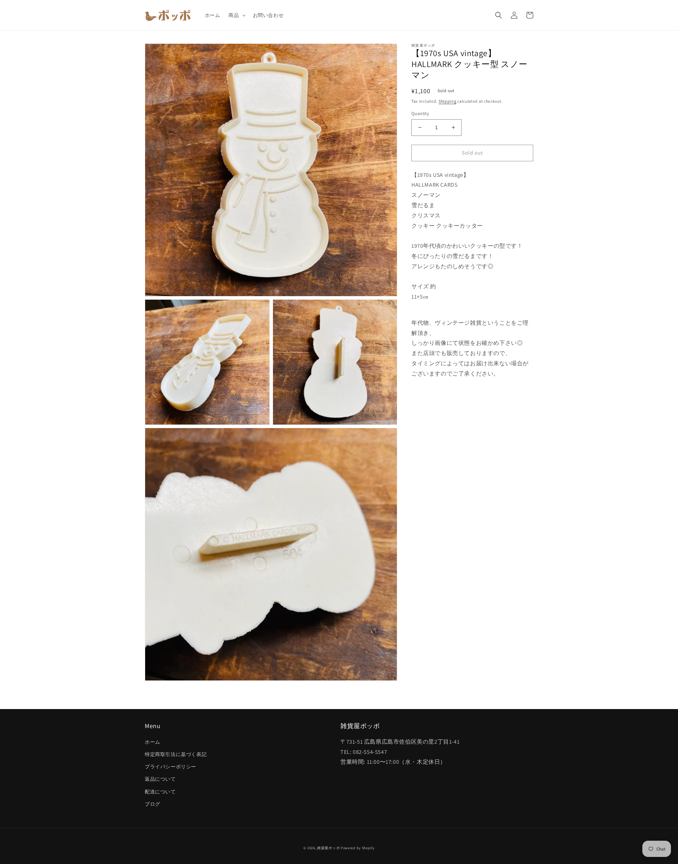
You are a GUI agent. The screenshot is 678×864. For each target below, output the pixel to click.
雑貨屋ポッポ (328, 848)
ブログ (152, 804)
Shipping (448, 101)
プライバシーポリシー (170, 766)
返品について (160, 779)
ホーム (152, 742)
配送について (160, 791)
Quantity (420, 113)
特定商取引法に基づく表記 (176, 754)
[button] (236, 15)
